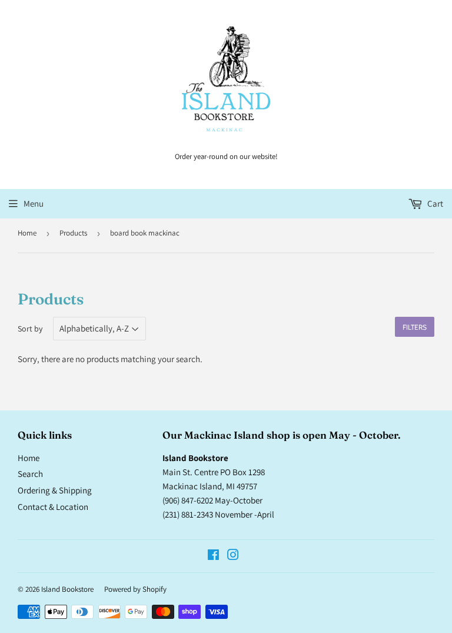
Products (73, 233)
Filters (415, 327)
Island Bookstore (67, 589)
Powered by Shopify (135, 589)
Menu (34, 203)
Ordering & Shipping (55, 490)
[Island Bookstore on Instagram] (233, 556)
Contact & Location (53, 506)
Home (27, 233)
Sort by (30, 328)
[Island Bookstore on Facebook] (213, 556)
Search (30, 473)
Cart (434, 203)
